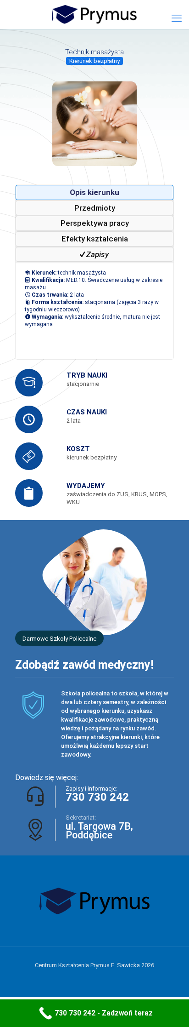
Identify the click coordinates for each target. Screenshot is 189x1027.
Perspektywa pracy (95, 223)
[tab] (94, 193)
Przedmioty (94, 207)
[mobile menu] (176, 18)
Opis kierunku (94, 192)
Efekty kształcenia (94, 238)
